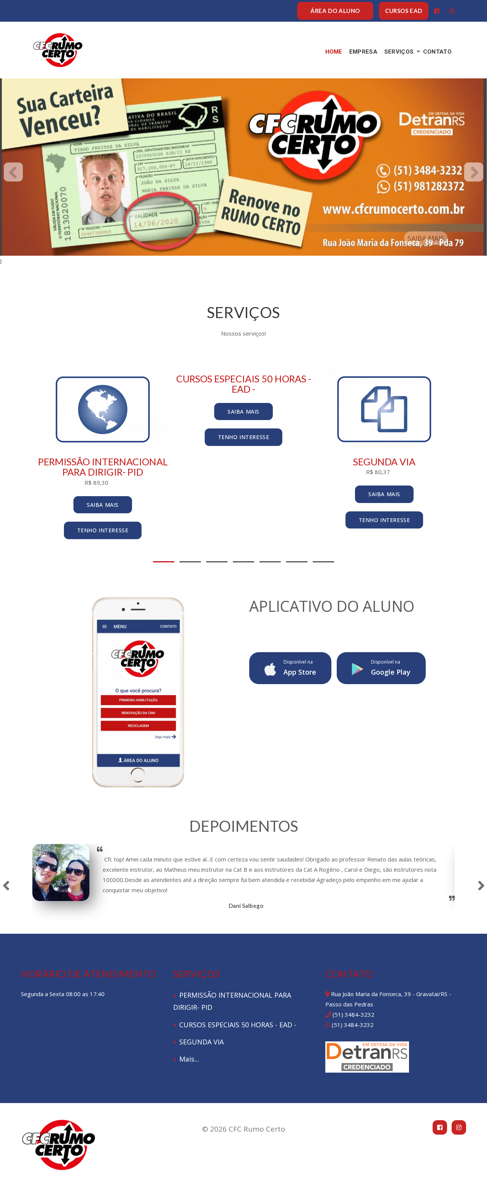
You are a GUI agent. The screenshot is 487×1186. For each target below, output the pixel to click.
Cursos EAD (403, 10)
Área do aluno (335, 10)
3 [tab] (217, 561)
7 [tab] (323, 561)
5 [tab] (270, 561)
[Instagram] (452, 11)
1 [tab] (163, 561)
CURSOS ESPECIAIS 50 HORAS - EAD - (237, 1024)
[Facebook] (436, 11)
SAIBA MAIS (425, 238)
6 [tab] (296, 561)
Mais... (189, 1058)
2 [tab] (190, 561)
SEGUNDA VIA (201, 1041)
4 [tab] (243, 561)
